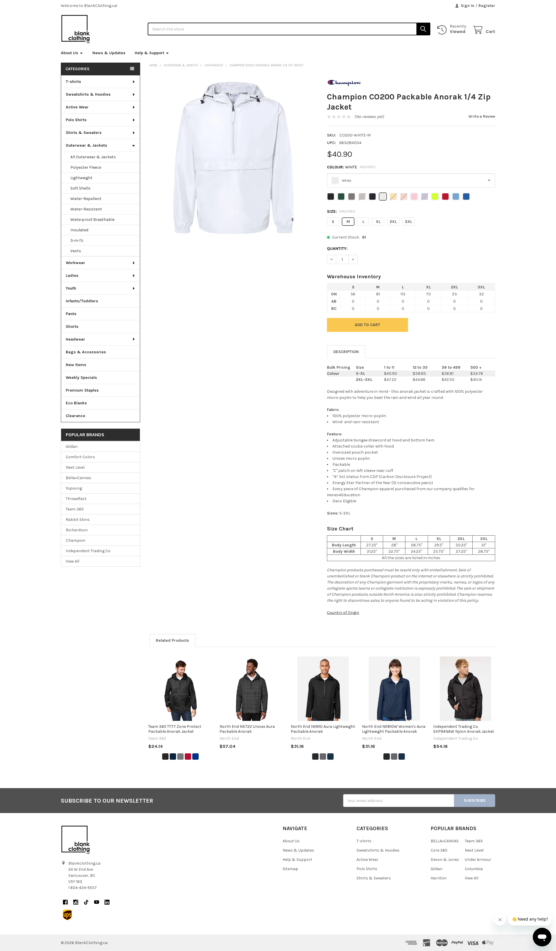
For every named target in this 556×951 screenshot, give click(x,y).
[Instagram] (75, 902)
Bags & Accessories (86, 352)
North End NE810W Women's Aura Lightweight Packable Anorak (393, 729)
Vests (75, 250)
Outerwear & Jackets (86, 145)
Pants (71, 313)
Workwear (75, 262)
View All (72, 561)
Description (346, 351)
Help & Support (149, 52)
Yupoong (74, 488)
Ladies (72, 275)
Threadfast (76, 498)
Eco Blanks (76, 403)
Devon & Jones (445, 859)
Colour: (351, 167)
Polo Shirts (76, 119)
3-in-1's (76, 240)
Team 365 (75, 509)
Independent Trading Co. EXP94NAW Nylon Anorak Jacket (463, 729)
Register (486, 5)
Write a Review (482, 116)
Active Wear (77, 107)
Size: (341, 211)
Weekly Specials (81, 377)
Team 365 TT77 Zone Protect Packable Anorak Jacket (174, 729)
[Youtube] (96, 902)
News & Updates (108, 52)
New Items (76, 364)
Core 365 (439, 850)
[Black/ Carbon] (315, 756)
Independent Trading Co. (88, 550)
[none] (233, 158)
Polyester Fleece (85, 167)
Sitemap (290, 868)
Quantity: (337, 248)
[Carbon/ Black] (322, 756)
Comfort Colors (80, 456)
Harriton (439, 878)
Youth (71, 288)
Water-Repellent (85, 198)
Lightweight (81, 177)
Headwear (75, 339)
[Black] (165, 756)
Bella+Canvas (78, 477)
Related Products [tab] (172, 640)
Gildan (72, 446)
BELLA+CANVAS (445, 841)
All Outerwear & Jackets (93, 156)
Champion (75, 540)
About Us (69, 52)
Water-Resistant (86, 209)
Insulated (79, 230)
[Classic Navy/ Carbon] (330, 756)
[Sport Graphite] (180, 756)
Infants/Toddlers (82, 301)
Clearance (75, 415)
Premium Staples (82, 390)
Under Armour (478, 859)
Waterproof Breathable (92, 219)
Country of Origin (343, 612)
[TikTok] (86, 902)
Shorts (72, 326)
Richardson (77, 530)
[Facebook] (65, 902)
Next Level (75, 467)
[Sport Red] (187, 756)
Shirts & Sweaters (84, 132)
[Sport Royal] (195, 756)
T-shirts (73, 81)
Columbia (474, 868)
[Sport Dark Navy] (172, 756)
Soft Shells (80, 188)
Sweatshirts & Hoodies (88, 94)
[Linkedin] (107, 902)
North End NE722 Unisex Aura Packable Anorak (247, 729)
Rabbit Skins (78, 519)
